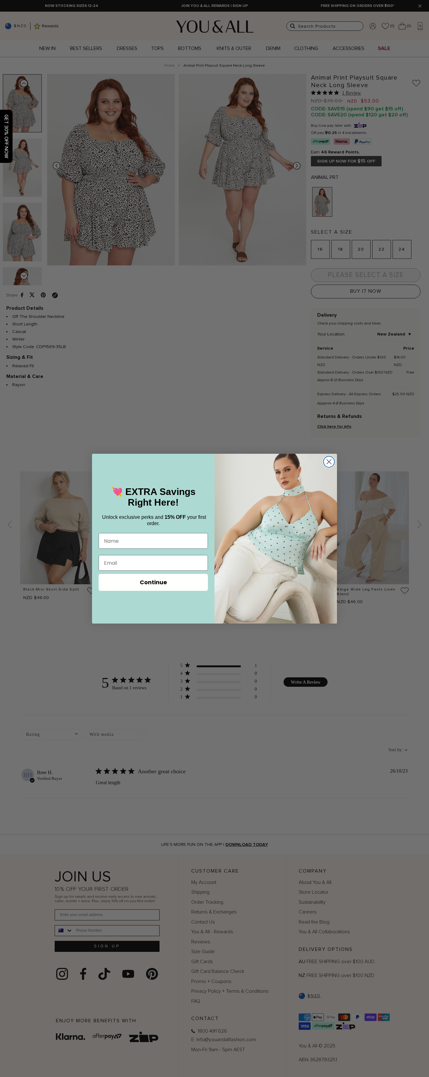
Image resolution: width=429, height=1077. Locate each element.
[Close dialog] (328, 461)
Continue (153, 582)
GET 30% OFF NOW (6, 136)
